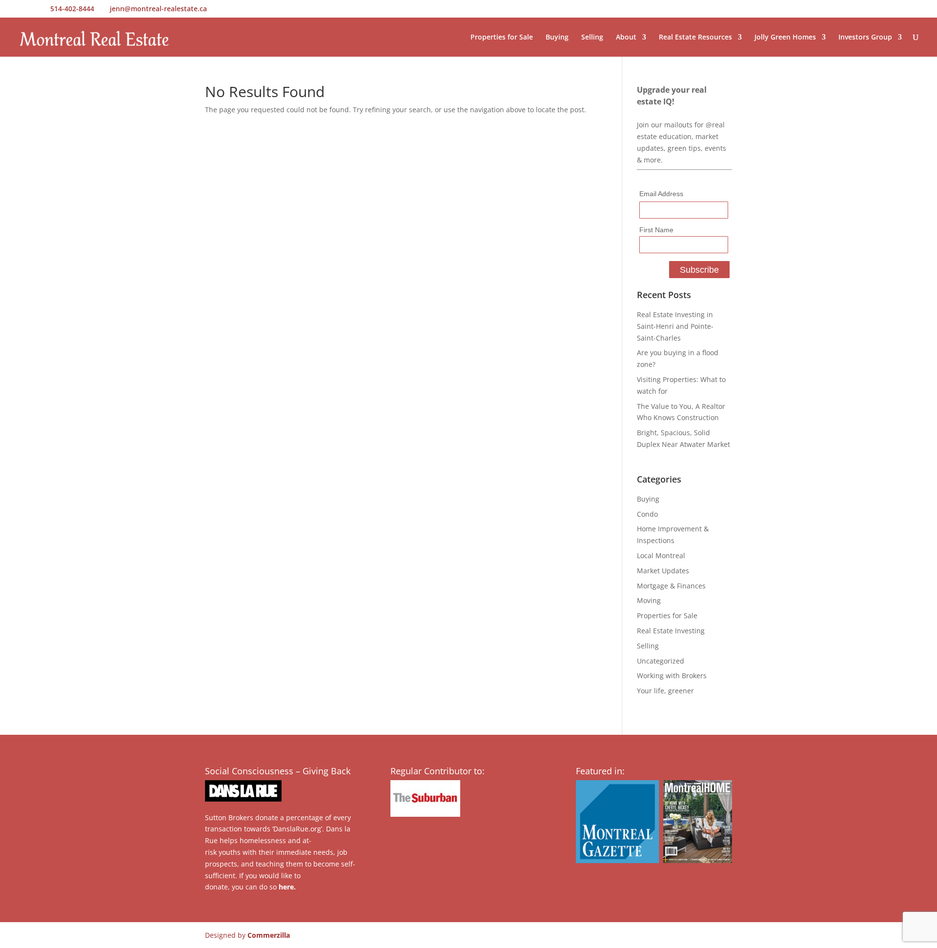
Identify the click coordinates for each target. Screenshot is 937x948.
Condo (647, 514)
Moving (649, 600)
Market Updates (663, 570)
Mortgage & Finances (671, 585)
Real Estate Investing (671, 630)
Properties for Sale (501, 37)
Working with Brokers (672, 675)
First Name (656, 230)
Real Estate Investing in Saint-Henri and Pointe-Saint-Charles (675, 326)
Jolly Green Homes (785, 37)
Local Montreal (661, 555)
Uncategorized (660, 661)
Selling (592, 37)
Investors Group (865, 37)
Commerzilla (268, 935)
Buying (557, 37)
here (286, 886)
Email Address (661, 194)
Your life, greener (665, 690)
